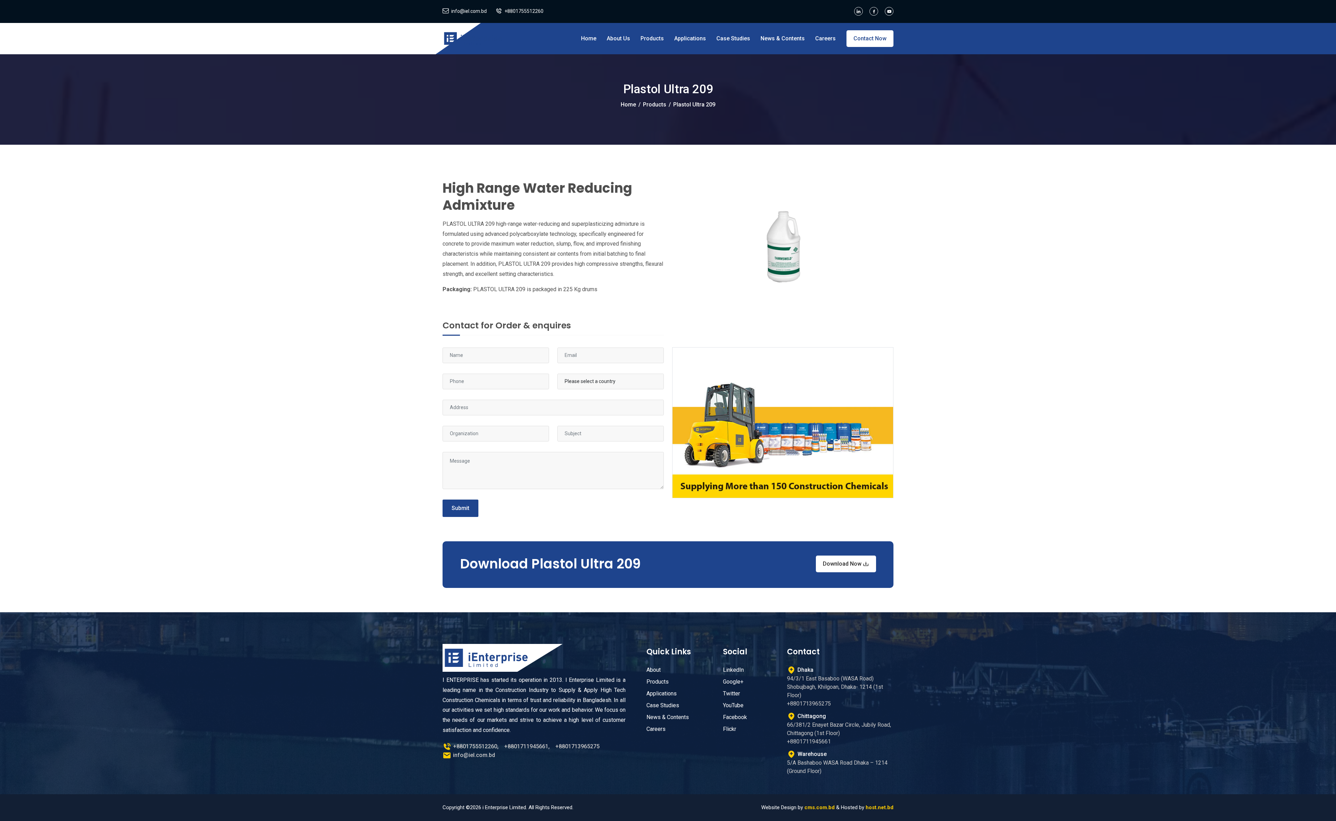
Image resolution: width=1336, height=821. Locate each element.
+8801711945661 (526, 746)
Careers (825, 38)
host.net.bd (879, 807)
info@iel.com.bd (469, 11)
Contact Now (869, 38)
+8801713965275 (577, 746)
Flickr (729, 729)
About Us (618, 38)
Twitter (731, 693)
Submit (460, 508)
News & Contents (783, 38)
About (653, 670)
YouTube (733, 705)
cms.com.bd (819, 807)
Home (588, 38)
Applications (690, 38)
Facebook (735, 717)
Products (652, 38)
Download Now (843, 563)
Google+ (733, 681)
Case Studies (733, 38)
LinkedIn (733, 670)
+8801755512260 (523, 11)
